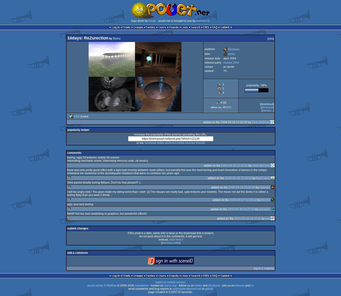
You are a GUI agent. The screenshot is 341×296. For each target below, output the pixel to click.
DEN (77, 116)
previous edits (171, 243)
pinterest (170, 143)
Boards (174, 27)
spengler (264, 209)
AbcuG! (265, 200)
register (269, 268)
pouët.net (93, 285)
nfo (271, 38)
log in (257, 268)
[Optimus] (272, 187)
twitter (160, 143)
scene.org (170, 285)
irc (252, 285)
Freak (152, 21)
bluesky (190, 143)
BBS (206, 27)
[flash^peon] (272, 178)
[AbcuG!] (272, 200)
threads (200, 143)
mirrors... (267, 110)
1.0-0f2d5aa (109, 285)
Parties (150, 27)
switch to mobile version (170, 282)
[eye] (272, 218)
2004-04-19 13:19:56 (238, 178)
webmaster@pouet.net (187, 288)
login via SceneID (178, 261)
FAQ (214, 27)
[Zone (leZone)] (272, 122)
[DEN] (71, 116)
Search (195, 27)
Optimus (265, 187)
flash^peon (263, 178)
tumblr (181, 143)
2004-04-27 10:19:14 (243, 200)
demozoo (267, 107)
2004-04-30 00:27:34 (241, 209)
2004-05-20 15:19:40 (247, 218)
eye (267, 218)
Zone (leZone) (261, 122)
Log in (116, 27)
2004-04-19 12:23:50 (234, 165)
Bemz (117, 38)
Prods (126, 27)
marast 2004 (231, 62)
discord (239, 285)
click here (175, 239)
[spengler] (272, 209)
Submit (224, 27)
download (267, 104)
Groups (138, 27)
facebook (150, 143)
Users (162, 27)
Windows (231, 49)
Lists (184, 27)
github (209, 288)
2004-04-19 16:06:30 (241, 187)
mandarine (203, 21)
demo (229, 54)
